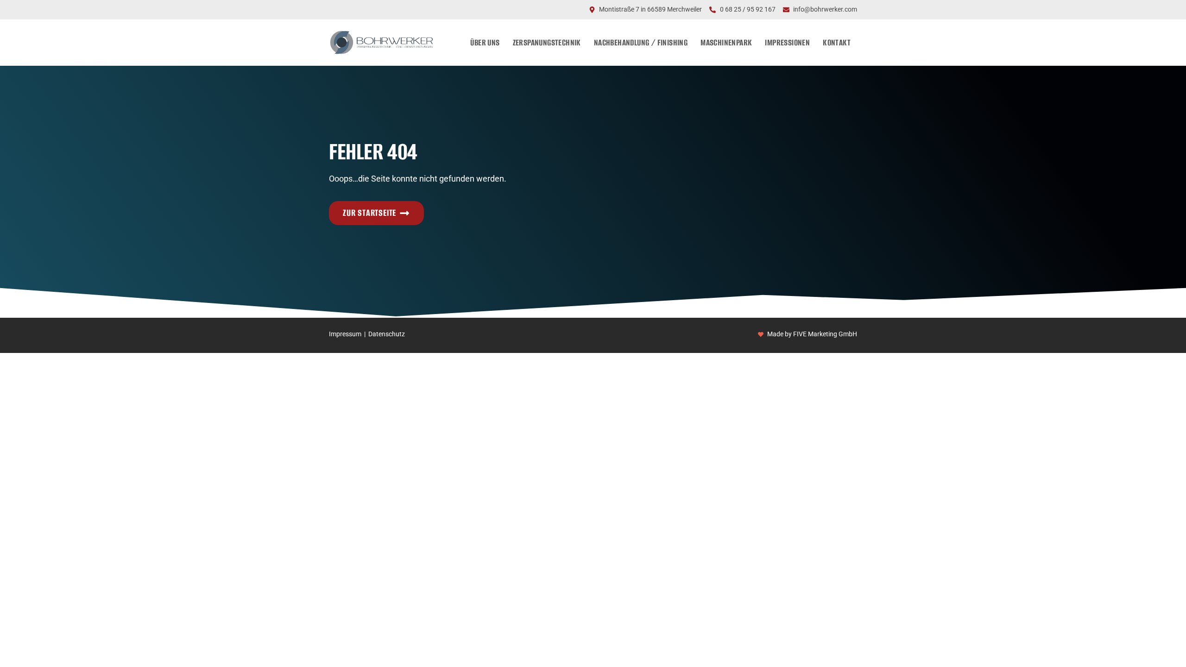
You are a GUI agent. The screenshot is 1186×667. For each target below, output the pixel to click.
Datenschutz (386, 334)
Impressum (345, 334)
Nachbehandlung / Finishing (641, 42)
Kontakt (837, 42)
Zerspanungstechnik (547, 42)
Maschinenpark (726, 42)
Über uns (484, 42)
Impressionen (787, 42)
